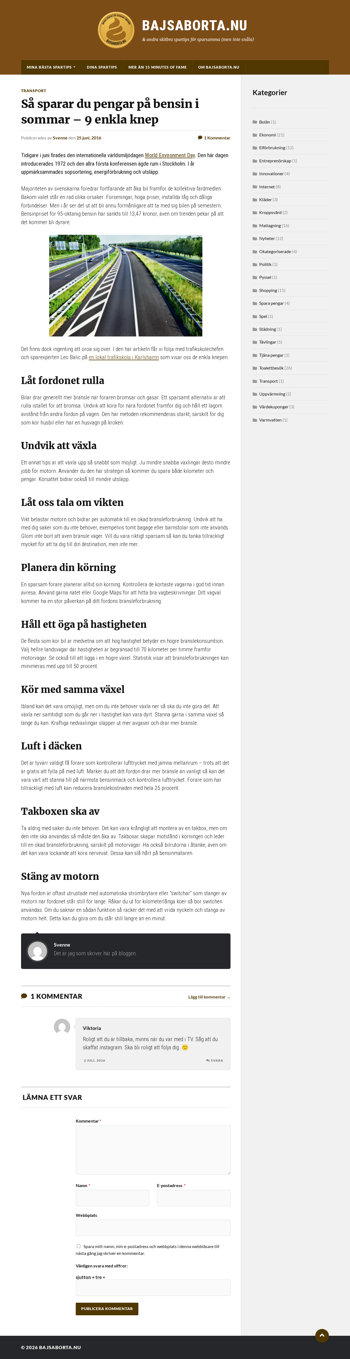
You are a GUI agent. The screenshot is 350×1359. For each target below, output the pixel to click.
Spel (263, 316)
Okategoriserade (275, 251)
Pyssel (265, 277)
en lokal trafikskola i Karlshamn (124, 357)
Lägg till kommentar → (209, 996)
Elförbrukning (272, 147)
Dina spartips (102, 67)
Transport (33, 90)
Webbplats (86, 1214)
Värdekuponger (273, 406)
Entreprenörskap (275, 160)
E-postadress (171, 1185)
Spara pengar (271, 303)
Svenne (60, 137)
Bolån (264, 121)
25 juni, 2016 (89, 137)
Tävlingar (267, 341)
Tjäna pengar (271, 355)
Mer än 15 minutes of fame (158, 67)
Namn (83, 1185)
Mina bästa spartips (49, 67)
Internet (267, 186)
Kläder (265, 199)
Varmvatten (270, 419)
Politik (265, 264)
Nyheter (267, 238)
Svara (217, 1060)
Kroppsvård (270, 212)
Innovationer (271, 173)
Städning (267, 329)
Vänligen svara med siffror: (102, 1266)
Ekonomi (267, 134)
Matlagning (270, 225)
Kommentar (88, 1121)
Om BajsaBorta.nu (218, 67)
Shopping (268, 290)
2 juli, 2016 (94, 1060)
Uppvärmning (272, 393)
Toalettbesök (271, 367)
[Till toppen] (322, 1336)
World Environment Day (170, 155)
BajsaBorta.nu (60, 1347)
